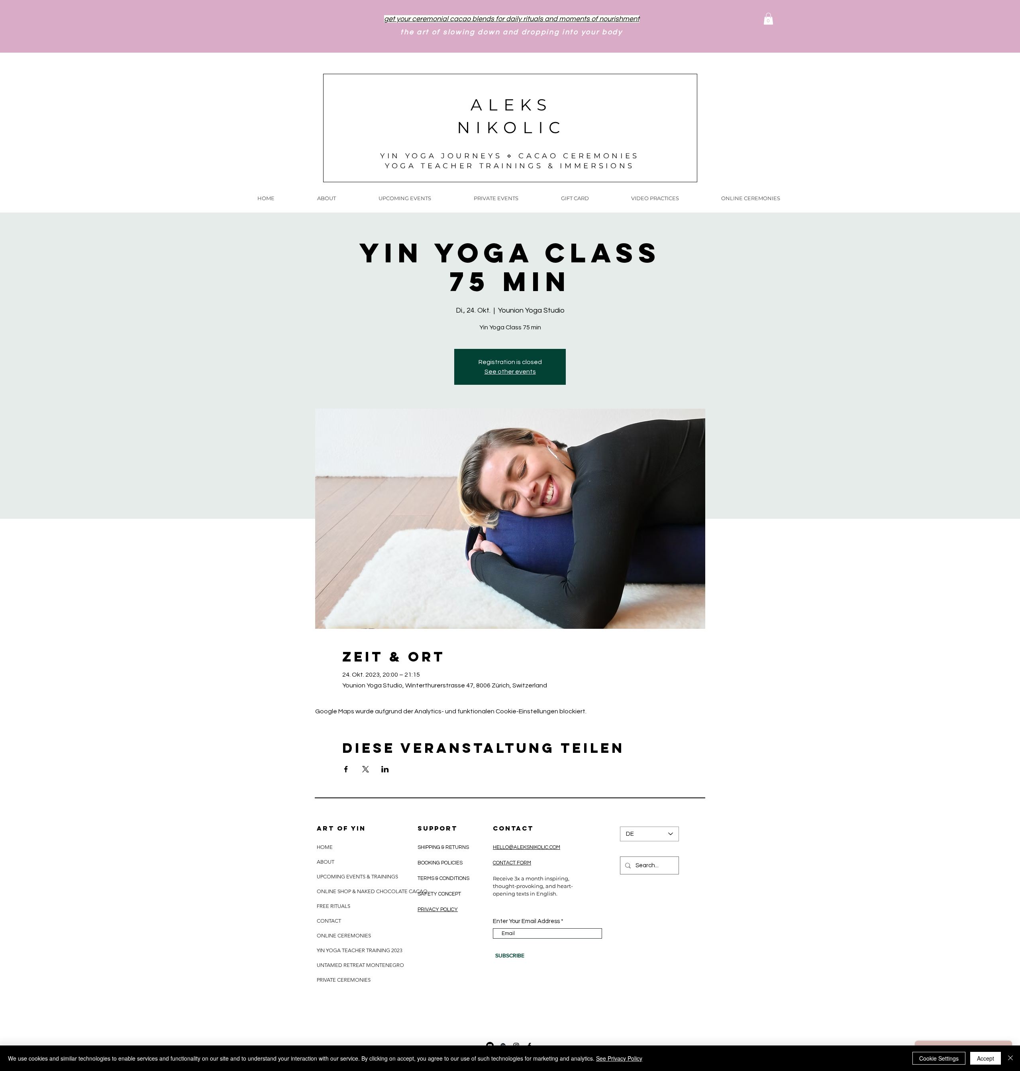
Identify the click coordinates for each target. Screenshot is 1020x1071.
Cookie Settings (939, 1058)
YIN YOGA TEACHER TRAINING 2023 (359, 950)
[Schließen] (1010, 1058)
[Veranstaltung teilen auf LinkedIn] (385, 769)
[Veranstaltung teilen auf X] (365, 769)
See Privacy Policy (619, 1058)
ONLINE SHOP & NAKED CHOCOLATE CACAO (371, 891)
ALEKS (512, 104)
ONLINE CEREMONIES (344, 936)
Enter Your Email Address (526, 921)
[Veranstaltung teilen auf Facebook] (346, 769)
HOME (325, 847)
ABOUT (325, 862)
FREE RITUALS (333, 906)
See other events (510, 371)
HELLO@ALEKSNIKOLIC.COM (526, 847)
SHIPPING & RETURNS (444, 847)
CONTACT (329, 921)
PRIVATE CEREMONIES (344, 980)
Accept (985, 1058)
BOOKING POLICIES (440, 863)
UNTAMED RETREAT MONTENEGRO (360, 965)
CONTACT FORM (512, 863)
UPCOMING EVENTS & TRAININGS (357, 877)
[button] (768, 19)
